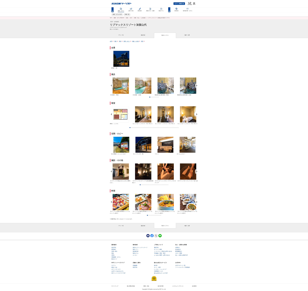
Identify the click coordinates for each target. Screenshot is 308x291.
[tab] (121, 35)
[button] (179, 3)
